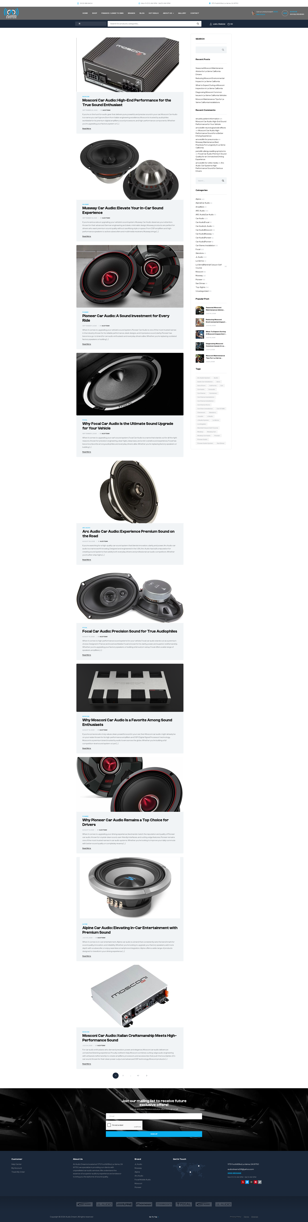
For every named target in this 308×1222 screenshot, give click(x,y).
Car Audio (200, 389)
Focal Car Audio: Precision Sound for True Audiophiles (129, 631)
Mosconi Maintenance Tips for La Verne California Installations (216, 358)
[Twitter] (247, 1182)
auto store (201, 385)
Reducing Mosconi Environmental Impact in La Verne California (215, 322)
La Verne (216, 420)
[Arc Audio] (184, 1204)
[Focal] (164, 1204)
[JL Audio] (84, 1204)
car (221, 385)
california (212, 385)
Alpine (84, 924)
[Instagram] (251, 1182)
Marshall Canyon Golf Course (207, 428)
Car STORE (221, 408)
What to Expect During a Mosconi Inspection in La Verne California (216, 334)
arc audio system (203, 378)
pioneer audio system (205, 443)
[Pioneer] (124, 1204)
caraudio (211, 389)
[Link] (260, 1182)
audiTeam (106, 110)
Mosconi (85, 96)
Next (144, 1076)
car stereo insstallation (205, 397)
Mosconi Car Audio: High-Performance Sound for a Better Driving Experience (209, 133)
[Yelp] (243, 1182)
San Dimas (220, 443)
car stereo (201, 393)
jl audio (210, 416)
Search (200, 39)
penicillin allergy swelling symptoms (211, 151)
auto (218, 382)
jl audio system (203, 420)
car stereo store (203, 405)
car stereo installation (205, 401)
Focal (84, 420)
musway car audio (203, 435)
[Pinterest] (255, 1182)
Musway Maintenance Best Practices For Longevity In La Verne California (210, 145)
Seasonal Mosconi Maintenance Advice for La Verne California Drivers (209, 71)
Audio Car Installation (205, 382)
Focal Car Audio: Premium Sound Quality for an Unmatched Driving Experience (211, 156)
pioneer (217, 435)
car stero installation (205, 408)
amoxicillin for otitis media (207, 163)
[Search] (198, 23)
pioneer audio (202, 439)
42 (138, 1076)
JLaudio (200, 416)
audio (216, 378)
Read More (86, 128)
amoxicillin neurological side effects (211, 128)
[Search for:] (211, 181)
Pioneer (85, 312)
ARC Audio (86, 528)
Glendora (212, 412)
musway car (211, 432)
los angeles (201, 424)
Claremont (201, 412)
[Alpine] (104, 1204)
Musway (85, 204)
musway (200, 432)
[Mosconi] (144, 1204)
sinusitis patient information (207, 119)
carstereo (213, 393)
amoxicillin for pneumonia (207, 139)
